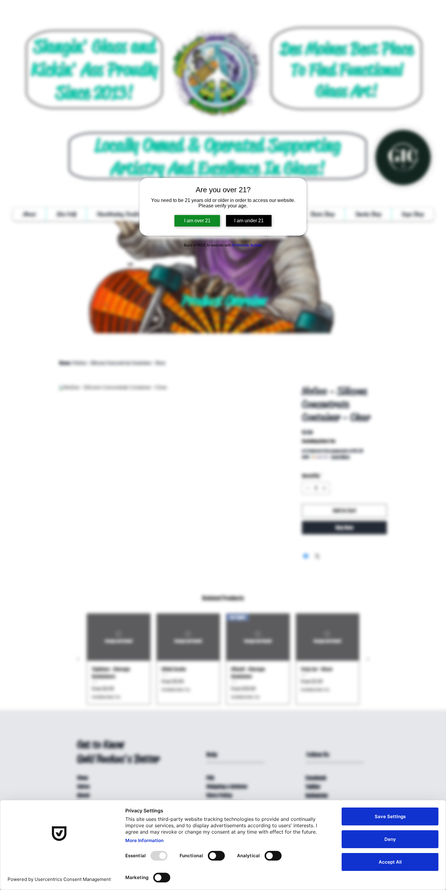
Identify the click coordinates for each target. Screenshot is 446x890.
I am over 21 (197, 220)
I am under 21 (249, 220)
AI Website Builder (247, 245)
